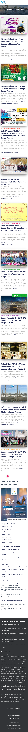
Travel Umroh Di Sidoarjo (14, 676)
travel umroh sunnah (13, 683)
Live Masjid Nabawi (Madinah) (14, 715)
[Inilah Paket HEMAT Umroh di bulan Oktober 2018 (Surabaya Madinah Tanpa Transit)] (14, 393)
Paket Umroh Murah (5, 36)
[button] (19, 295)
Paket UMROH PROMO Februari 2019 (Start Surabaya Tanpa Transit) (13, 181)
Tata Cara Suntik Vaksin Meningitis (14, 725)
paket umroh (3, 654)
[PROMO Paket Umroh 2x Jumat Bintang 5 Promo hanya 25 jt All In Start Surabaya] (14, 212)
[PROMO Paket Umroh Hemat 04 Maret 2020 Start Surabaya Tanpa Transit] (14, 72)
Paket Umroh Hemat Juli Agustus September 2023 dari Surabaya (14, 629)
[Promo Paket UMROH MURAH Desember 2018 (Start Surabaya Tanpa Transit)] (14, 304)
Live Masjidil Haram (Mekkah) (14, 718)
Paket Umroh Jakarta (6, 531)
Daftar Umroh (10, 708)
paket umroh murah (8, 659)
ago (15, 59)
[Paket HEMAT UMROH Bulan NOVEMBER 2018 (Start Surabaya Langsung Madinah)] (14, 350)
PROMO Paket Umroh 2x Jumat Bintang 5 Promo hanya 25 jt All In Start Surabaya (14, 228)
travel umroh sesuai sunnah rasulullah (14, 680)
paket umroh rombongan (17, 661)
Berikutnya (17, 476)
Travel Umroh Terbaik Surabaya (13, 692)
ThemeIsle (18, 728)
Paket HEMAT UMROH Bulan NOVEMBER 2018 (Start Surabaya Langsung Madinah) (13, 366)
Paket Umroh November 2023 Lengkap (10, 549)
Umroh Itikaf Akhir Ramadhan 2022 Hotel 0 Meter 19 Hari (14, 566)
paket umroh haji (17, 654)
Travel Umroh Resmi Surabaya (10, 678)
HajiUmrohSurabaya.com (6, 609)
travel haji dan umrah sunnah (16, 667)
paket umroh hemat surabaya (9, 656)
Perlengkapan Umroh (14, 722)
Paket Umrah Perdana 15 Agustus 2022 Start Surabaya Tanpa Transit (13, 640)
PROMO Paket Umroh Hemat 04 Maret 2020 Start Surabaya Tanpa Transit (13, 88)
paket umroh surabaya (18, 664)
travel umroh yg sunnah (16, 697)
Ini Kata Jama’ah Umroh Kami (14, 712)
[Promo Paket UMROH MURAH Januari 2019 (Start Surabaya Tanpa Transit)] (14, 258)
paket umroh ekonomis (10, 654)
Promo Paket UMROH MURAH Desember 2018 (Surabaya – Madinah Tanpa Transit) (13, 454)
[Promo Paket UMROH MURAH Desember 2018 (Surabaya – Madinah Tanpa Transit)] (14, 438)
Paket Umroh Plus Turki (7, 537)
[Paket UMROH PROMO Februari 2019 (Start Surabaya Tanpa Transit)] (14, 166)
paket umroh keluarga (19, 656)
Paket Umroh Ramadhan (7, 539)
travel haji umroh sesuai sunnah (13, 671)
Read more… (23, 56)
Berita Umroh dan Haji (6, 529)
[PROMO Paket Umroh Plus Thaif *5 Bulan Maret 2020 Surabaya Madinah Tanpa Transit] (14, 25)
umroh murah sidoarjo (11, 699)
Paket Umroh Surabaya (15, 36)
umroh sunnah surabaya (12, 701)
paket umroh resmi (9, 661)
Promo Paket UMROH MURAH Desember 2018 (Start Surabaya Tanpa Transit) (14, 320)
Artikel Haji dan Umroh (7, 526)
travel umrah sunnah (12, 673)
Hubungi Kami (18, 708)
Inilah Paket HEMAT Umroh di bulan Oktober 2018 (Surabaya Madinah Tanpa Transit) (13, 409)
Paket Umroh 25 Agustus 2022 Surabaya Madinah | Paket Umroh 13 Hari (14, 635)
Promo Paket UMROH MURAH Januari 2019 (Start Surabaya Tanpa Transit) (13, 274)
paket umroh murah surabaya (18, 659)
